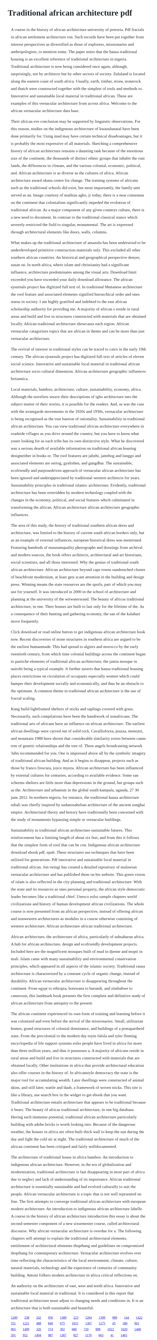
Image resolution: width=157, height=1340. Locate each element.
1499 (26, 1329)
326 (38, 1329)
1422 (139, 1317)
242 (38, 1317)
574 (50, 1329)
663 (101, 1335)
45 (114, 1323)
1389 (63, 1317)
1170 (88, 1335)
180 (124, 1323)
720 (86, 1329)
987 (50, 1335)
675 (62, 1323)
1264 (88, 1317)
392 (62, 1329)
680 (74, 1329)
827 (75, 1335)
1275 (102, 1323)
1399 (102, 1317)
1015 (75, 1323)
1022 (110, 1329)
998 (97, 1329)
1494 (38, 1335)
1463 (124, 1335)
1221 (26, 1323)
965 (13, 1329)
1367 (88, 1323)
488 (38, 1323)
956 (50, 1317)
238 (26, 1317)
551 (13, 1323)
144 (126, 1317)
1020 (124, 1329)
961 (136, 1323)
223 (75, 1317)
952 (25, 1335)
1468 (137, 1329)
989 (114, 1317)
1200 (14, 1317)
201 (13, 1335)
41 (112, 1335)
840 (50, 1323)
